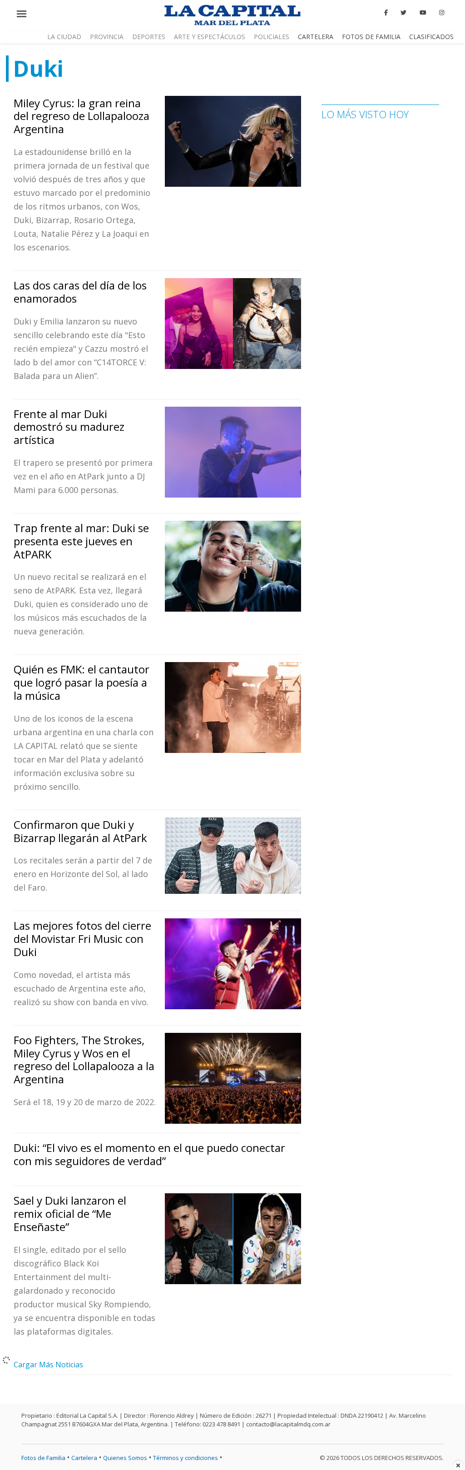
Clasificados (431, 36)
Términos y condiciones (185, 1458)
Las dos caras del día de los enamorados (80, 292)
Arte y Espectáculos (209, 36)
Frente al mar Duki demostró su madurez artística (69, 427)
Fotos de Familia (371, 36)
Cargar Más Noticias (48, 1365)
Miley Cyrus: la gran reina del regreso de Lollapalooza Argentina (81, 116)
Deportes (148, 36)
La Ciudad (64, 36)
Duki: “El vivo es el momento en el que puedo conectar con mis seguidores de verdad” (149, 1154)
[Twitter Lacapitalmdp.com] (404, 13)
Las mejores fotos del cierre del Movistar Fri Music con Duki (82, 938)
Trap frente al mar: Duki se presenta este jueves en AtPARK (81, 541)
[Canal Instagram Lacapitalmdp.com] (441, 13)
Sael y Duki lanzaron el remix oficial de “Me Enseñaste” (70, 1213)
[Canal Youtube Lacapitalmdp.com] (422, 13)
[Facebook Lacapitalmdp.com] (386, 13)
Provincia (107, 36)
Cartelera (315, 36)
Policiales (271, 36)
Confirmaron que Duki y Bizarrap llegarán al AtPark (80, 831)
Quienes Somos (125, 1458)
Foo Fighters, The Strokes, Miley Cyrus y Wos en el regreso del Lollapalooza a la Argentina (84, 1059)
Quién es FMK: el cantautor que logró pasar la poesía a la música (81, 682)
